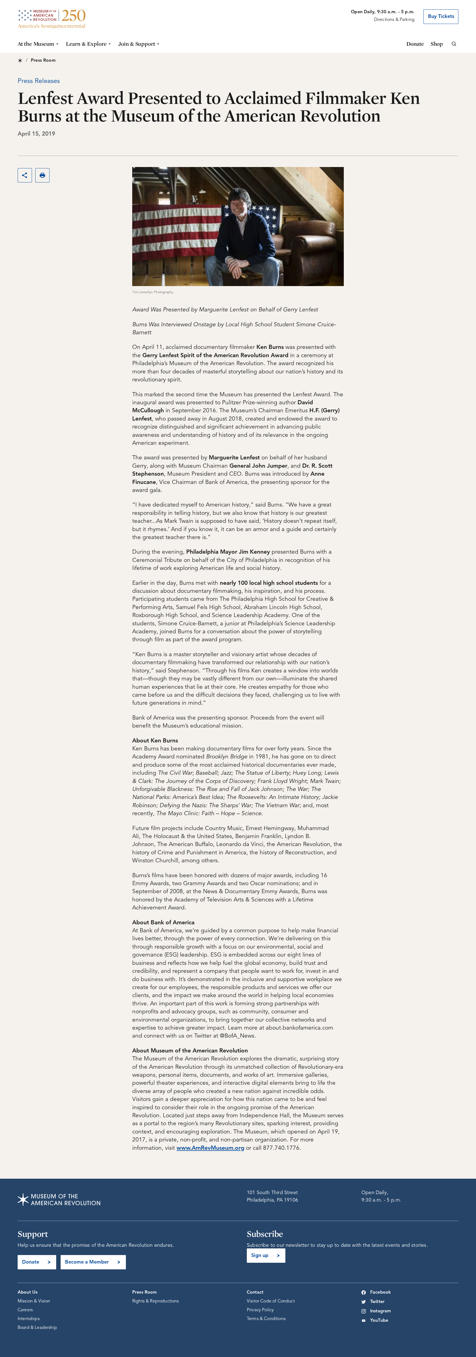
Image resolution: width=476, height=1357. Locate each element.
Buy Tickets (441, 16)
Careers (25, 1310)
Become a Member (87, 1262)
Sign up (259, 1255)
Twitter (377, 1302)
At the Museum (36, 43)
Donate (415, 43)
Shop (437, 43)
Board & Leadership (37, 1328)
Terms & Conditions (266, 1319)
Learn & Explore (86, 43)
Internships (29, 1319)
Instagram (380, 1311)
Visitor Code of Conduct (271, 1301)
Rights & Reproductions (155, 1301)
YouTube (379, 1320)
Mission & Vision (34, 1301)
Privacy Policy (260, 1310)
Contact (255, 1292)
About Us (27, 1292)
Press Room (144, 1292)
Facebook (380, 1292)
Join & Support (136, 43)
